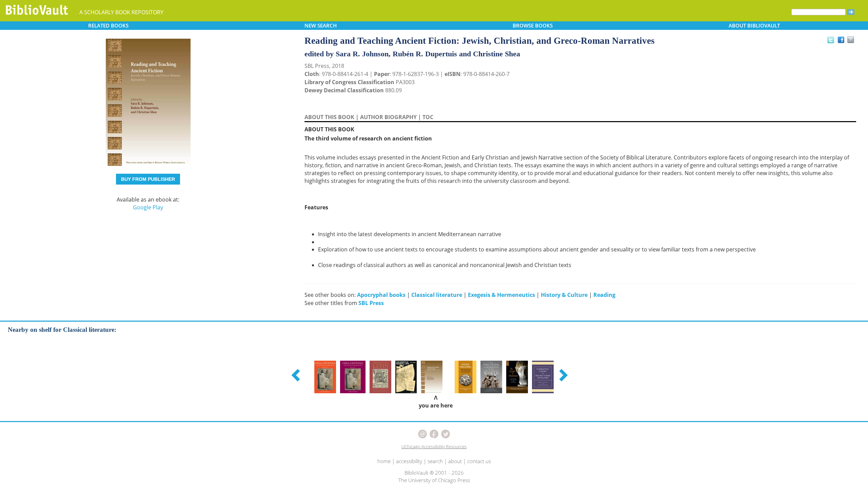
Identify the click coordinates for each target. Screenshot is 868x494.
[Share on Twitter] (830, 39)
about (455, 461)
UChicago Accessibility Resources (434, 446)
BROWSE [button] (533, 25)
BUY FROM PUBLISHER (148, 179)
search (435, 461)
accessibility (409, 461)
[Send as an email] (851, 40)
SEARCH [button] (320, 25)
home (384, 461)
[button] (296, 375)
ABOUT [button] (754, 25)
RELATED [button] (108, 25)
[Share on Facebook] (842, 41)
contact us (479, 461)
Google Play (148, 207)
